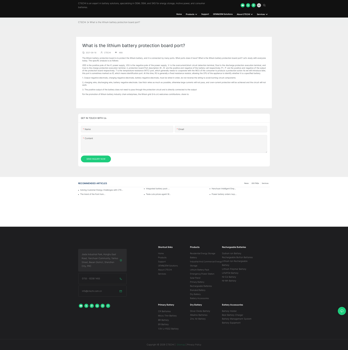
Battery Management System (236, 318)
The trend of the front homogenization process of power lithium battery (92, 194)
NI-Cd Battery (229, 276)
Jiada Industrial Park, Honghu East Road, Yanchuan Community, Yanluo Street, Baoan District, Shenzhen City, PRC (100, 260)
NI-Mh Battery (229, 280)
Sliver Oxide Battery (200, 311)
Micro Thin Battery (167, 315)
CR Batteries (164, 311)
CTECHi (82, 22)
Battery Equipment (231, 322)
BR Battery (163, 320)
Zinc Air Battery (198, 318)
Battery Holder (229, 311)
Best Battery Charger (232, 315)
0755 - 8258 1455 (91, 278)
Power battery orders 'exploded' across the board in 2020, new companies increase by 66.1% (224, 194)
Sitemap (180, 344)
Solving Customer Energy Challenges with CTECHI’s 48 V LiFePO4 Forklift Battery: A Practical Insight (102, 190)
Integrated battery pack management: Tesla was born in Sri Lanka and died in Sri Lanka (158, 188)
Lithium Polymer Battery (234, 269)
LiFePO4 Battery (230, 273)
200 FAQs (255, 183)
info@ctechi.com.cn (92, 291)
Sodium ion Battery (231, 253)
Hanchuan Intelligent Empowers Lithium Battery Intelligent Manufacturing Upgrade (224, 188)
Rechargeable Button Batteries (237, 257)
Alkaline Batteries (198, 315)
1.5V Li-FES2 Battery (168, 328)
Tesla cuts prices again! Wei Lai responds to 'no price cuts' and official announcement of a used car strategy (158, 194)
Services (265, 183)
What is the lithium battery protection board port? (115, 22)
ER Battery (163, 324)
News (246, 183)
